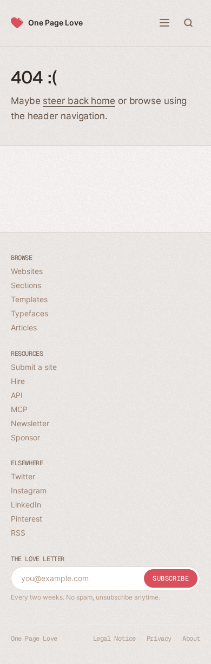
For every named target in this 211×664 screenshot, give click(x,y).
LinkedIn (26, 504)
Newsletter (30, 423)
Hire (18, 381)
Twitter (23, 476)
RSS (18, 532)
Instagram (29, 490)
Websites (27, 271)
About (191, 638)
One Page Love (55, 22)
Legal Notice (114, 638)
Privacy (159, 638)
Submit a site (34, 367)
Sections (26, 285)
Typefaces (29, 313)
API (17, 395)
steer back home (79, 100)
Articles (24, 327)
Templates (29, 299)
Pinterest (26, 518)
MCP (19, 409)
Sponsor (25, 437)
